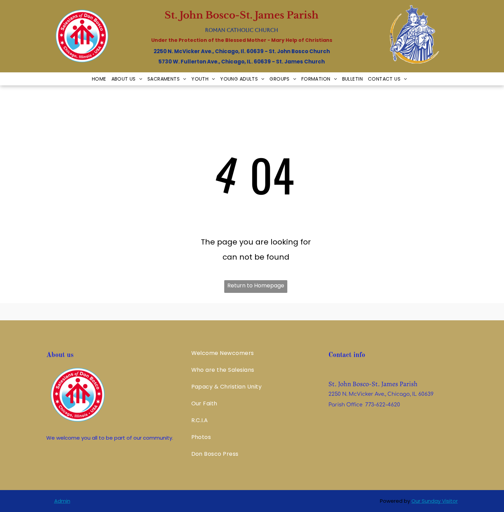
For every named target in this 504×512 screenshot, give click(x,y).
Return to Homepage (255, 285)
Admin (62, 500)
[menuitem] (101, 78)
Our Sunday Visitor (434, 500)
